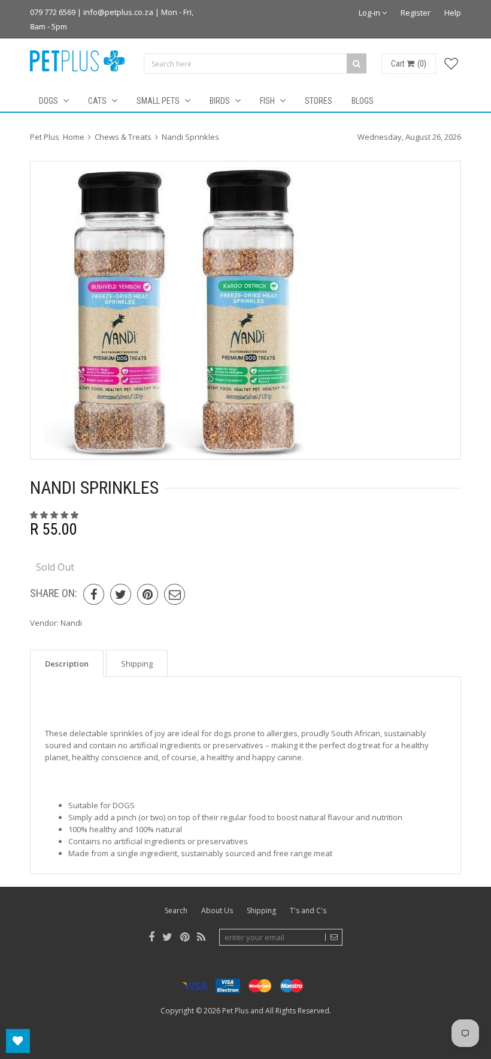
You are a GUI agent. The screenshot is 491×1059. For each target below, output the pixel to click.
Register (416, 12)
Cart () (408, 63)
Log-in (370, 12)
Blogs (362, 101)
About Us (217, 910)
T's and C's (308, 910)
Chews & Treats (123, 136)
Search (176, 910)
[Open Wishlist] (18, 1041)
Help (452, 12)
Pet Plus (235, 1011)
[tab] (67, 663)
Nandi (71, 622)
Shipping (261, 910)
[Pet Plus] (77, 60)
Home (73, 136)
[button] (55, 514)
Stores (318, 101)
